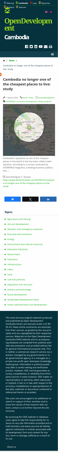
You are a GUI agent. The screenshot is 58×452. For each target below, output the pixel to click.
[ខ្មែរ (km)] (51, 12)
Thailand (10, 7)
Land (9, 274)
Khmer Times (28, 97)
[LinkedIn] (35, 47)
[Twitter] (31, 47)
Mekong (10, 3)
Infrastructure (14, 264)
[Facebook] (26, 47)
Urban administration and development (27, 304)
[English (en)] (46, 12)
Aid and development (18, 224)
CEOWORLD (11, 101)
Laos (35, 3)
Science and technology (19, 289)
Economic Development (27, 101)
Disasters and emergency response (24, 229)
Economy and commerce (19, 234)
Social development (46, 97)
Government (13, 254)
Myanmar (45, 3)
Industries (12, 259)
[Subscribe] (45, 47)
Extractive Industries (17, 249)
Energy (10, 239)
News (12, 60)
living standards (44, 101)
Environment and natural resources (25, 244)
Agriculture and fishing (18, 219)
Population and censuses (19, 284)
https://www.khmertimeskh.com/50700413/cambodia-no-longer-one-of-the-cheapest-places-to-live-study (28, 183)
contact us (17, 407)
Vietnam (22, 7)
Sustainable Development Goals (23, 299)
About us (11, 446)
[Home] (4, 60)
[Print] (50, 47)
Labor (10, 269)
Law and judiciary (16, 279)
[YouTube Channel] (40, 47)
